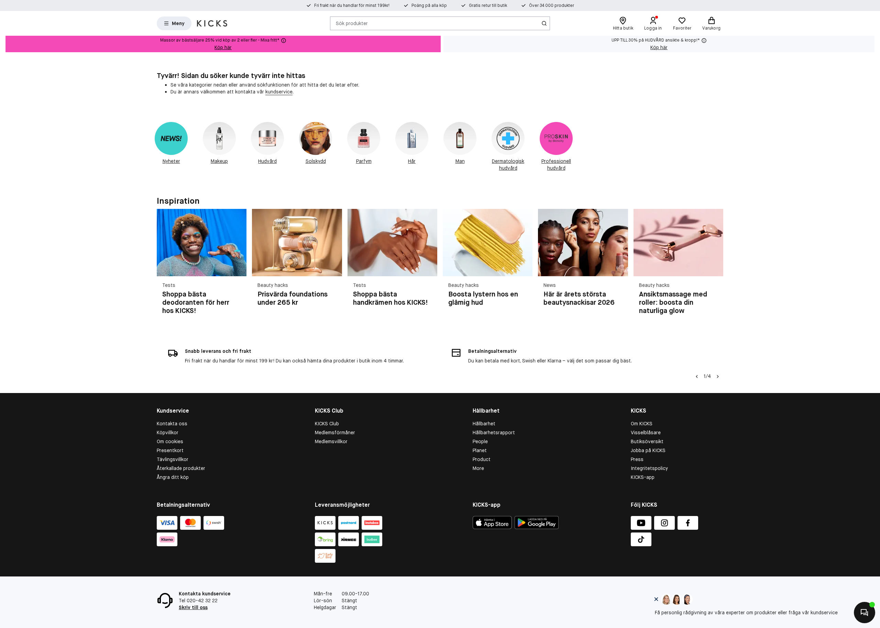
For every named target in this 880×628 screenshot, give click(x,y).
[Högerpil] (715, 266)
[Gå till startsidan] (212, 23)
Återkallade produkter (181, 468)
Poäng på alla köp (429, 5)
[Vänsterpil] (696, 376)
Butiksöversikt (647, 441)
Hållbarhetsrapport (494, 432)
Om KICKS (641, 423)
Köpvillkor (167, 432)
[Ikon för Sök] (544, 23)
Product (482, 459)
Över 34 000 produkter (551, 5)
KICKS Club (327, 423)
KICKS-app (642, 477)
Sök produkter (352, 23)
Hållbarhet (484, 423)
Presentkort (170, 450)
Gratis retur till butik (488, 5)
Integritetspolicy (649, 468)
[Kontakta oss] (864, 612)
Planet (480, 450)
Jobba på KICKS (648, 450)
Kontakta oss (172, 423)
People (480, 441)
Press (637, 459)
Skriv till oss (193, 607)
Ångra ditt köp (173, 477)
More (478, 468)
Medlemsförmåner (335, 432)
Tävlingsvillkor (172, 459)
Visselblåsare (646, 432)
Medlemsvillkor (331, 441)
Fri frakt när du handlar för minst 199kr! (351, 5)
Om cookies (170, 441)
